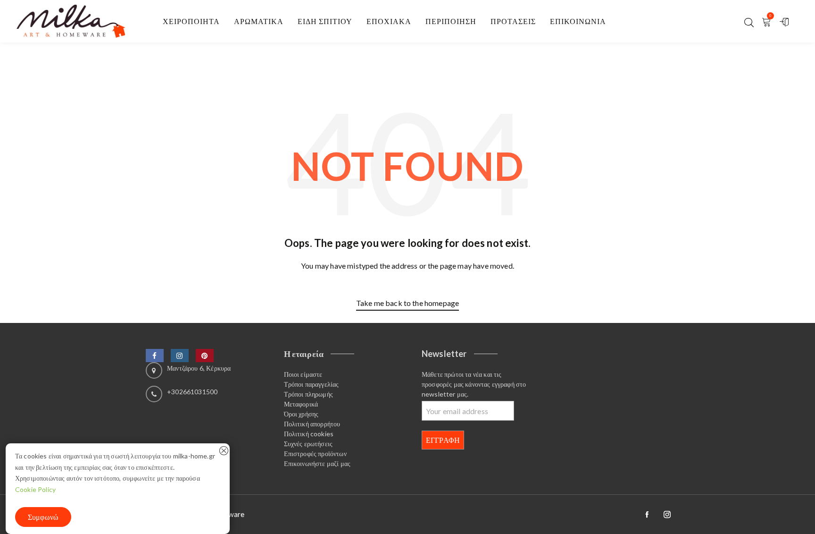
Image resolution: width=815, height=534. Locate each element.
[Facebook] (155, 355)
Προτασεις (513, 21)
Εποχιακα (388, 21)
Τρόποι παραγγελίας (311, 384)
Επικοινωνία (578, 21)
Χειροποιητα (191, 21)
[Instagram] (180, 355)
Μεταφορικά (301, 404)
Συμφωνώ (43, 516)
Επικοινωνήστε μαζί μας (317, 463)
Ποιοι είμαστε (303, 374)
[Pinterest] (205, 355)
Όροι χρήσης (301, 414)
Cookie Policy (35, 489)
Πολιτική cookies (309, 434)
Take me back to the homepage (407, 302)
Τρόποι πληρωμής (308, 394)
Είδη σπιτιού (325, 21)
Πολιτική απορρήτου (312, 424)
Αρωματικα (258, 21)
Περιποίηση (450, 21)
